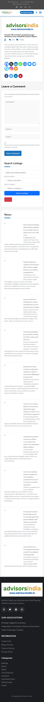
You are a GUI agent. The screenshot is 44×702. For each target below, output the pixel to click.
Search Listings (22, 193)
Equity (3, 669)
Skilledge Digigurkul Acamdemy (13, 623)
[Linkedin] (16, 64)
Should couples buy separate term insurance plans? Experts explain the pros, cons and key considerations (31, 267)
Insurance (5, 676)
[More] (16, 69)
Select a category (9, 184)
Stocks (4, 685)
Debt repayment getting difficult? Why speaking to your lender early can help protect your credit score (31, 230)
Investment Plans (8, 679)
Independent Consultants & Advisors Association (20, 626)
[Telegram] (34, 64)
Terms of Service (7, 648)
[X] (11, 64)
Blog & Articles (7, 645)
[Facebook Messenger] (29, 64)
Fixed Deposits (7, 673)
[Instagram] (11, 69)
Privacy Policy (7, 652)
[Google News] (25, 64)
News (22, 40)
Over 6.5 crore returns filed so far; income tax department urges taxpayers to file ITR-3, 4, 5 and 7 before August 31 (31, 409)
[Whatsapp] (20, 64)
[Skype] (7, 69)
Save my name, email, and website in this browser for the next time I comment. (22, 146)
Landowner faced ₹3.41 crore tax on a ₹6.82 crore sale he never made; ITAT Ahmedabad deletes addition (31, 442)
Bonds (3, 666)
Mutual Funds (6, 682)
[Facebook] (7, 64)
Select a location (9, 176)
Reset (8, 199)
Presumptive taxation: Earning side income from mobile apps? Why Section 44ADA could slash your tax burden (31, 517)
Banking (4, 663)
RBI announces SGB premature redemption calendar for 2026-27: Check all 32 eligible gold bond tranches (31, 372)
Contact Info (6, 641)
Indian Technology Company (12, 630)
